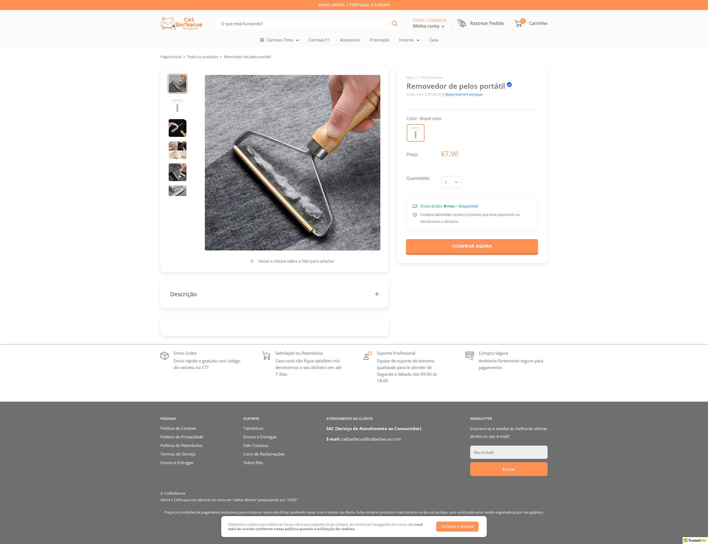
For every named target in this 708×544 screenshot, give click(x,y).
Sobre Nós (253, 462)
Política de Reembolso (181, 445)
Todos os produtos (202, 56)
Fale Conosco (256, 445)
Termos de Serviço (178, 454)
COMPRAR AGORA (472, 246)
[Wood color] (416, 133)
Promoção (379, 40)
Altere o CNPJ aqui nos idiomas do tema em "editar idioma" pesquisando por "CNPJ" (228, 499)
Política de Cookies (178, 428)
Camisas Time (280, 40)
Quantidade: (418, 178)
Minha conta (426, 26)
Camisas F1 (319, 40)
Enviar (509, 469)
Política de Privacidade (181, 437)
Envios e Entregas (177, 462)
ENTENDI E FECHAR (457, 526)
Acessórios (350, 40)
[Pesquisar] (395, 23)
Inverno (406, 40)
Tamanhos (253, 428)
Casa (434, 40)
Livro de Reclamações (264, 454)
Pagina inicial (170, 56)
